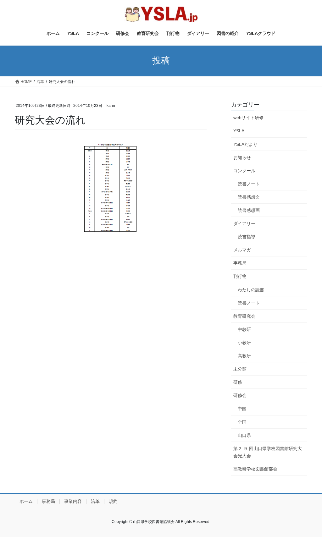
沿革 (95, 501)
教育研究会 (244, 316)
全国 (242, 422)
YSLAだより (245, 144)
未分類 (240, 368)
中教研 (244, 329)
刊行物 (240, 276)
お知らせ (242, 157)
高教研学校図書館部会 (255, 468)
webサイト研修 (248, 117)
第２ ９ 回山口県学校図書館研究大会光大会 (267, 452)
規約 (113, 501)
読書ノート (249, 183)
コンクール (244, 170)
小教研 (244, 342)
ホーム (26, 501)
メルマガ (242, 249)
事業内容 (73, 501)
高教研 (244, 355)
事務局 (240, 263)
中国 (242, 408)
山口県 (244, 435)
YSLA (238, 130)
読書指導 (246, 236)
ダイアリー (244, 223)
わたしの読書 (251, 289)
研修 (237, 382)
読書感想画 (249, 210)
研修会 (240, 395)
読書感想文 (249, 197)
